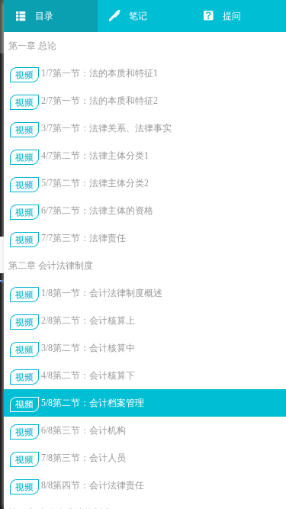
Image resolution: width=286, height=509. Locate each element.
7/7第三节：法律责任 (83, 238)
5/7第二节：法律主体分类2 (95, 183)
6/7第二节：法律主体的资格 (97, 210)
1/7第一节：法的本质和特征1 (99, 73)
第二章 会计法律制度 (50, 265)
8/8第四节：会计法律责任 (92, 485)
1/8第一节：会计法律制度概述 (101, 293)
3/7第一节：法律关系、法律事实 (106, 128)
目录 (44, 16)
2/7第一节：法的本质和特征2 (99, 100)
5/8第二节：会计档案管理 (92, 403)
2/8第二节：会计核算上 (88, 320)
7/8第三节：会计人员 (83, 458)
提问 (232, 16)
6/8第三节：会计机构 (83, 430)
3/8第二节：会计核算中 (88, 348)
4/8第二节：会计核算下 (88, 375)
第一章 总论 (32, 45)
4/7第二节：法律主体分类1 (95, 155)
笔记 (138, 16)
